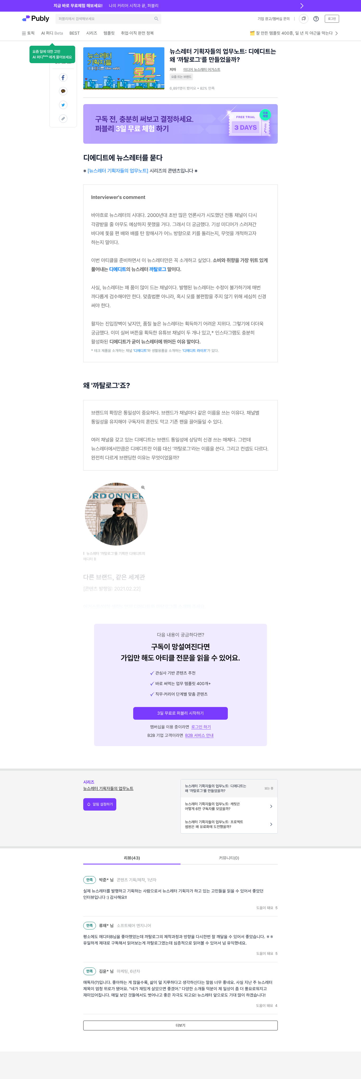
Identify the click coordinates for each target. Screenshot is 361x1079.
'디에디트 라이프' (194, 350)
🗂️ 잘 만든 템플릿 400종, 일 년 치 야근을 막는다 (291, 33)
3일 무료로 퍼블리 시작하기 (180, 713)
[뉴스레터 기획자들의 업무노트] (117, 171)
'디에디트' (140, 350)
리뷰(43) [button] (132, 858)
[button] (52, 54)
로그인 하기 (201, 726)
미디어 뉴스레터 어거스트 (201, 69)
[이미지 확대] (143, 487)
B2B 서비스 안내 (199, 735)
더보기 (180, 1025)
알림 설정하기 (103, 804)
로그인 (332, 19)
